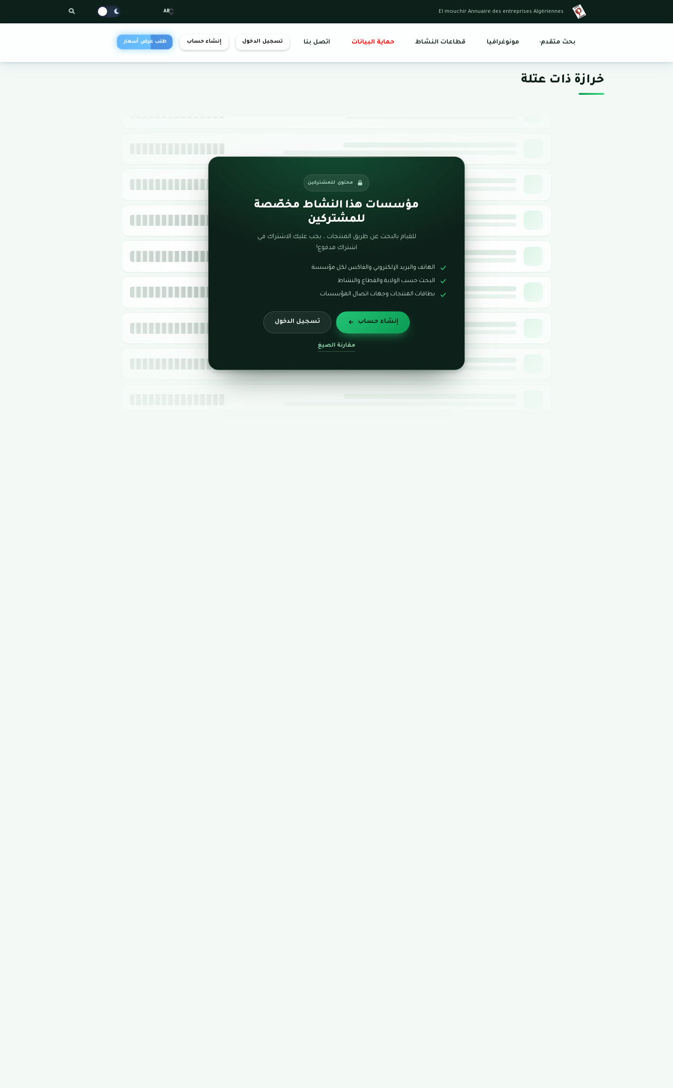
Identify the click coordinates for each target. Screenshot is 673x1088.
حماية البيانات (373, 42)
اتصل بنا (317, 42)
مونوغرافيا (503, 42)
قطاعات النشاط (440, 42)
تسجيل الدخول (262, 42)
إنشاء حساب (204, 42)
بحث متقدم (558, 42)
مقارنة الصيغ (336, 346)
